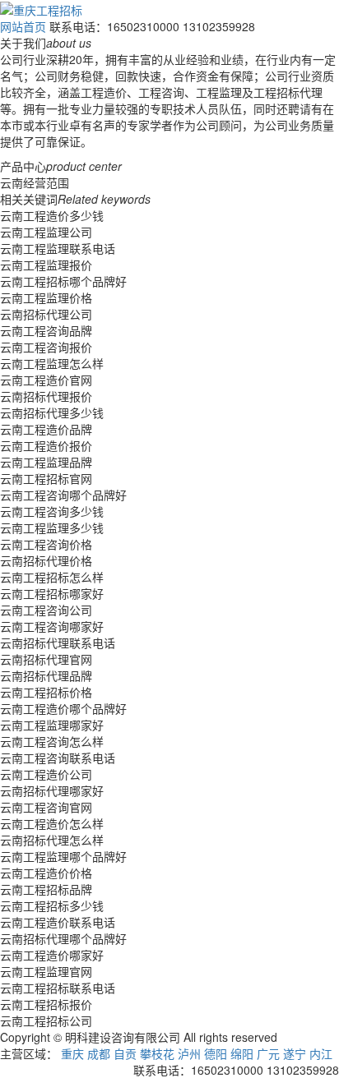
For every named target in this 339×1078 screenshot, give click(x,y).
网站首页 (23, 26)
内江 (320, 1053)
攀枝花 (157, 1053)
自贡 (125, 1053)
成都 (98, 1053)
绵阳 (241, 1053)
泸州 (189, 1053)
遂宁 (294, 1053)
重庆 (72, 1053)
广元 (268, 1053)
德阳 (215, 1053)
